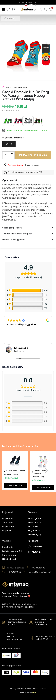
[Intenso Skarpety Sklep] (28, 9)
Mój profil (6, 530)
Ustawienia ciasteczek (39, 689)
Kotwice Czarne (11, 474)
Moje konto (7, 518)
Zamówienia (8, 522)
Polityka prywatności (12, 551)
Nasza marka (34, 522)
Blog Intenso (34, 530)
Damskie (8, 87)
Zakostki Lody (38, 476)
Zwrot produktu (9, 555)
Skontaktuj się (34, 534)
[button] (31, 4)
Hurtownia (33, 526)
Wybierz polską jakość (13, 239)
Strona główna (35, 518)
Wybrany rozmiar (13, 137)
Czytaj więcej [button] (23, 339)
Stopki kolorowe (21, 87)
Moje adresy (8, 526)
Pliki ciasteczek (9, 559)
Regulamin (7, 547)
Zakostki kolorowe (40, 472)
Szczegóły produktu (12, 227)
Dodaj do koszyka (33, 155)
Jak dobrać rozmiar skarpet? (17, 233)
